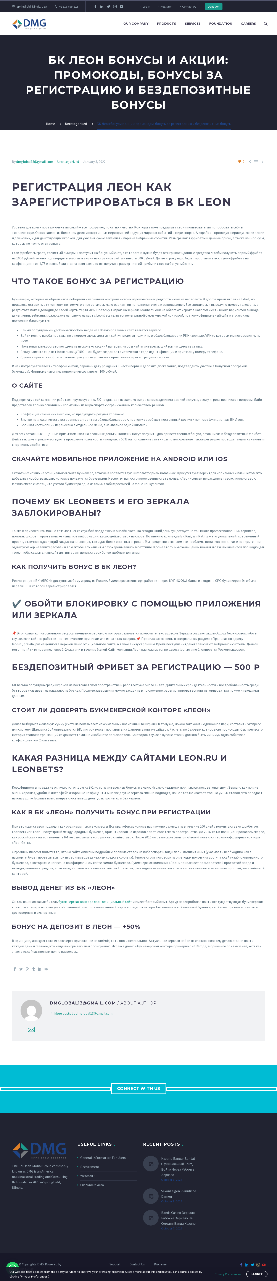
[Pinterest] (27, 969)
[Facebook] (95, 6)
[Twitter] (108, 6)
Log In (146, 6)
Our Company (135, 24)
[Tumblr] (33, 969)
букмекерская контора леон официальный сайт (95, 901)
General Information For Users (103, 1157)
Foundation (220, 24)
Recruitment (89, 1167)
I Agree (257, 1274)
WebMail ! (87, 1176)
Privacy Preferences (228, 1274)
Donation (213, 6)
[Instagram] (115, 6)
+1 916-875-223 (68, 6)
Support (115, 1264)
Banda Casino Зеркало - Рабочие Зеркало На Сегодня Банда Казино (179, 1218)
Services (193, 24)
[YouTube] (121, 6)
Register (166, 6)
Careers (248, 24)
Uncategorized (68, 161)
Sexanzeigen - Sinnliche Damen (178, 1194)
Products (166, 24)
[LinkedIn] (102, 6)
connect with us (138, 1088)
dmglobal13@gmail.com (34, 161)
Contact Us (189, 6)
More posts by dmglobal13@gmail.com (83, 1013)
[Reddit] (46, 969)
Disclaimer (161, 1264)
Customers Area (92, 1185)
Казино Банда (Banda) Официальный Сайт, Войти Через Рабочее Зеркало (178, 1166)
